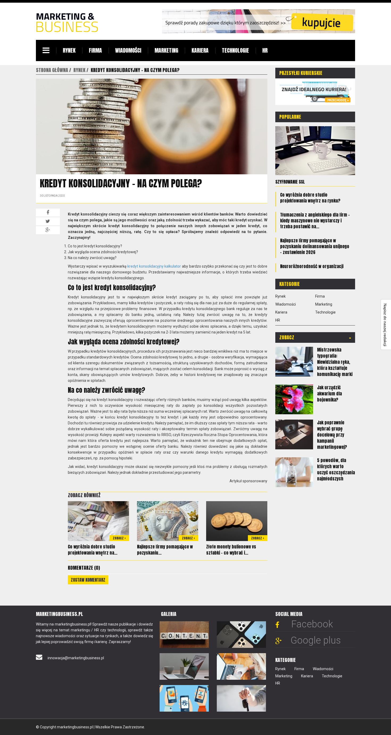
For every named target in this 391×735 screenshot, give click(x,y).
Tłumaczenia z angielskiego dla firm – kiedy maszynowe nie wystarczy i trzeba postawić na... (315, 221)
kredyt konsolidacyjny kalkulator (154, 266)
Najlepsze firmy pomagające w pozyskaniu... (165, 549)
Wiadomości (128, 50)
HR (265, 50)
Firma (95, 50)
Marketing (166, 50)
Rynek (69, 50)
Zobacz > (119, 538)
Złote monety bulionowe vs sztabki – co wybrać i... (231, 549)
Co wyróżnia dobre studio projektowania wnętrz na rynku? (310, 198)
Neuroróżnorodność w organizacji (311, 266)
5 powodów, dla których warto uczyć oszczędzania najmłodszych (336, 469)
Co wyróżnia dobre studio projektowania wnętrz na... (92, 549)
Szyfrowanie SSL (290, 182)
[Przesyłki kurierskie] (315, 91)
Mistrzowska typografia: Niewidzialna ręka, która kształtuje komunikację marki (334, 362)
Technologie (235, 50)
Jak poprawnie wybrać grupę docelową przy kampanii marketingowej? (332, 434)
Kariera (200, 50)
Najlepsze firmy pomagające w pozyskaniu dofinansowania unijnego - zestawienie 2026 (314, 246)
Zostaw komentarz (88, 580)
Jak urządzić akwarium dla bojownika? (329, 393)
